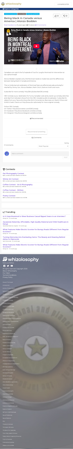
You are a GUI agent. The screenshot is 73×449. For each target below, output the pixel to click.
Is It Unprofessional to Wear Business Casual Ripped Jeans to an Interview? (34, 216)
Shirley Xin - (6, 218)
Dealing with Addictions (9, 315)
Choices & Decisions (8, 303)
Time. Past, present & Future (10, 433)
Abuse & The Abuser (8, 282)
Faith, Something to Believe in (10, 336)
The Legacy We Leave (8, 427)
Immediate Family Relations (10, 357)
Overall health (6, 388)
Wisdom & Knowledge (8, 445)
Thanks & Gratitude (8, 424)
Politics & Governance (10, 14)
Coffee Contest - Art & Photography (17, 185)
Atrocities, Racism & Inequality (10, 297)
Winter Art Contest (11, 179)
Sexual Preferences (7, 415)
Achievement (6, 285)
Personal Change (7, 397)
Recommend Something (36, 132)
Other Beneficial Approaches (10, 382)
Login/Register (63, 4)
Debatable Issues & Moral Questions (12, 318)
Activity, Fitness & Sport (9, 288)
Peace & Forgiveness (8, 394)
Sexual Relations (7, 418)
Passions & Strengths (8, 391)
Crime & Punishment (8, 309)
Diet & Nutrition (7, 324)
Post (65, 157)
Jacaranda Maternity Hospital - (11, 225)
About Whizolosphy (10, 271)
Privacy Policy (7, 277)
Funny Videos (21, 14)
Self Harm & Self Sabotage (9, 412)
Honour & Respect (7, 348)
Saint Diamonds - (7, 241)
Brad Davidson (9, 25)
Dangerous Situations (8, 312)
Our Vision (6, 273)
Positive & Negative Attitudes (10, 406)
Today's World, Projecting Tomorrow (12, 436)
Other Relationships (8, 385)
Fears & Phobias (7, 339)
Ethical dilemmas (7, 330)
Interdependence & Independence (11, 363)
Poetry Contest (9, 196)
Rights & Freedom (7, 409)
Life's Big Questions (8, 366)
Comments (41, 25)
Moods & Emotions (7, 379)
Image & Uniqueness (8, 354)
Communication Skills (8, 306)
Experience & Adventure (9, 333)
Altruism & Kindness (8, 294)
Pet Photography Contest (13, 174)
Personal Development (8, 400)
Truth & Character (7, 439)
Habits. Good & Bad (8, 345)
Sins (4, 421)
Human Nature (7, 351)
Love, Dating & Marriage (9, 369)
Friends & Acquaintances (9, 342)
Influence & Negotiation (9, 360)
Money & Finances (7, 375)
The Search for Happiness (9, 430)
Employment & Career (8, 327)
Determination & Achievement (10, 321)
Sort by (66, 143)
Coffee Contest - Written (13, 190)
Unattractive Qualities (8, 442)
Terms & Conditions (9, 275)
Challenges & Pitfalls (8, 300)
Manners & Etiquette (8, 372)
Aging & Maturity (7, 291)
